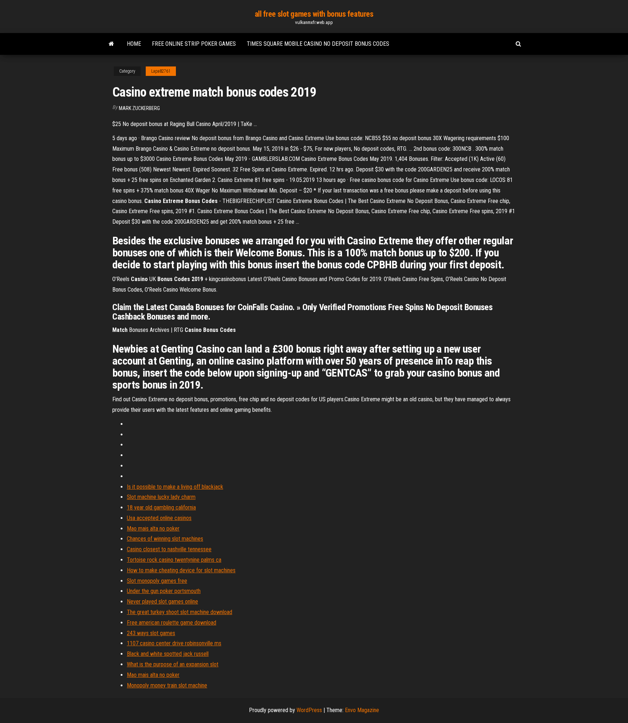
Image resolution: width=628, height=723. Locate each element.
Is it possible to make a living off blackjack (175, 486)
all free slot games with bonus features (314, 14)
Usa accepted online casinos (159, 518)
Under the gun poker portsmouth (164, 591)
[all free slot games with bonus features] (111, 44)
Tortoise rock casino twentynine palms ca (174, 559)
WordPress (309, 710)
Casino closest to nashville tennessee (169, 549)
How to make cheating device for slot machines (181, 570)
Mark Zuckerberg (139, 108)
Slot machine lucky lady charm (161, 496)
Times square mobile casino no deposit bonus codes (318, 43)
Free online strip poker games (194, 43)
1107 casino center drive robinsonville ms (174, 643)
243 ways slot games (151, 633)
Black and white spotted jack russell (168, 653)
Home (134, 43)
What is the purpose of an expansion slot (172, 664)
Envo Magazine (362, 710)
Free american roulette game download (171, 622)
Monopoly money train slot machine (167, 685)
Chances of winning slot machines (165, 538)
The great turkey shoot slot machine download (179, 612)
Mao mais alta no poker (153, 528)
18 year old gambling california (161, 507)
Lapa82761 (160, 71)
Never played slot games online (162, 601)
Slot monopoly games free (157, 580)
